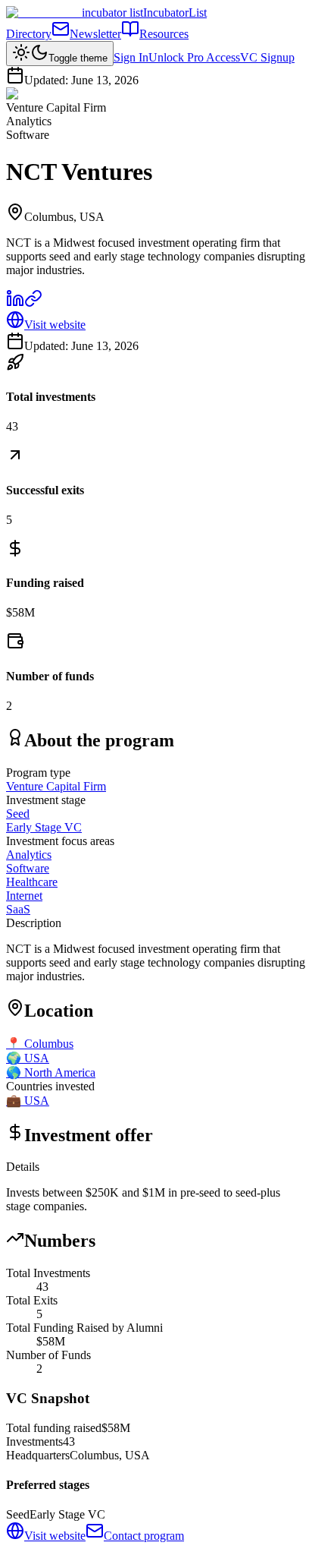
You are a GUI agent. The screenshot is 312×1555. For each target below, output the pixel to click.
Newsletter (95, 33)
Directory (28, 33)
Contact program (144, 1535)
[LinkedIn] (15, 303)
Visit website (55, 324)
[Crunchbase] (33, 303)
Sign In (131, 57)
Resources (164, 33)
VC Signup (267, 57)
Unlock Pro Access (194, 57)
